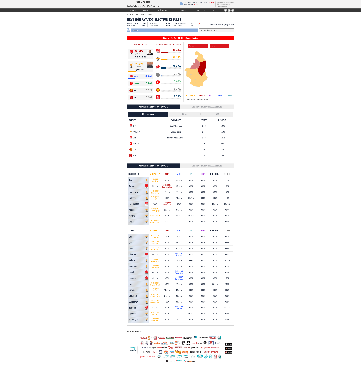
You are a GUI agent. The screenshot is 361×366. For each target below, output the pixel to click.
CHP (203, 96)
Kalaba (132, 260)
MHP (222, 96)
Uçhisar (132, 313)
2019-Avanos (148, 114)
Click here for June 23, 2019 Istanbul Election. (180, 38)
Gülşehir (132, 198)
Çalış (131, 236)
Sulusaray (133, 302)
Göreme (132, 254)
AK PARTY (191, 96)
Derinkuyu (133, 192)
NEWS (215, 10)
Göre (131, 248)
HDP (212, 96)
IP (231, 96)
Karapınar (133, 266)
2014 (184, 114)
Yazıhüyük (133, 319)
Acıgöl (132, 180)
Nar (130, 284)
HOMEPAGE (132, 10)
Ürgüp (131, 221)
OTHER (227, 174)
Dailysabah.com (223, 6)
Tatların (132, 307)
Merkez (132, 215)
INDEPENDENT (216, 174)
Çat (130, 242)
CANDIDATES (201, 10)
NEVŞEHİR (143, 15)
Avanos (132, 186)
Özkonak (133, 296)
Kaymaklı (133, 278)
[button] (159, 10)
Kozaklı (132, 210)
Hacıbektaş (134, 204)
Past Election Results (224, 4)
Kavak (131, 272)
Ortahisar (133, 290)
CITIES (136, 15)
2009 (217, 114)
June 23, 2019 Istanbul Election (225, 2)
